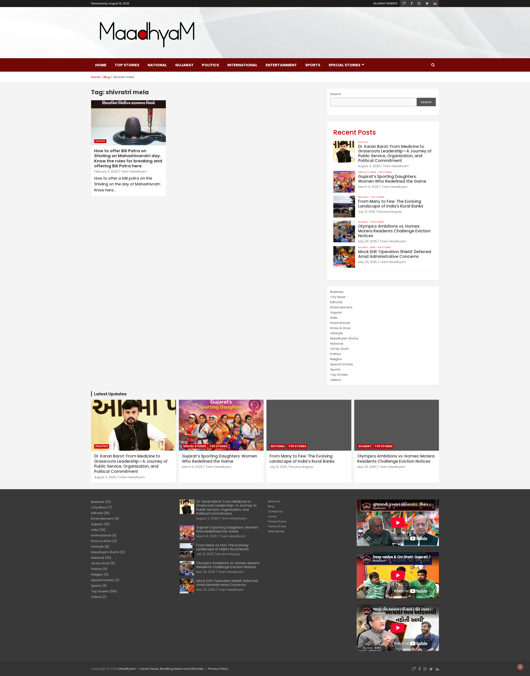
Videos (335, 380)
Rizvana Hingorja (390, 212)
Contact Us (275, 511)
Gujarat (184, 65)
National (157, 65)
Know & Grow (340, 328)
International (242, 65)
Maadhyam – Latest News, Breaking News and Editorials (161, 668)
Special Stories (344, 65)
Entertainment (281, 65)
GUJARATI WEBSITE (385, 3)
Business (336, 292)
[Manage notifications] (520, 667)
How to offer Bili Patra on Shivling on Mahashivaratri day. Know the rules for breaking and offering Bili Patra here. (128, 158)
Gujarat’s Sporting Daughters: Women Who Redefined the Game (392, 179)
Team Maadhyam (134, 171)
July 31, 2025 (366, 212)
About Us (274, 501)
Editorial (363, 197)
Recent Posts (354, 132)
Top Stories (127, 65)
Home (100, 65)
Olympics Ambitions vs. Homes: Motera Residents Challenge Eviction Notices (394, 231)
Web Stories (276, 531)
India (373, 247)
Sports (312, 65)
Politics (210, 65)
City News (338, 297)
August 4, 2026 (369, 166)
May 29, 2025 (367, 241)
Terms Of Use (277, 526)
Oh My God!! (339, 348)
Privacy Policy (277, 521)
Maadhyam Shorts (344, 338)
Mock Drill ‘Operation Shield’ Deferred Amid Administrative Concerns (394, 254)
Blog (271, 506)
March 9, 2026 (368, 187)
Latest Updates (110, 394)
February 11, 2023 (106, 171)
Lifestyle (336, 333)
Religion (100, 141)
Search (335, 94)
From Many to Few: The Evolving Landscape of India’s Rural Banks (390, 204)
